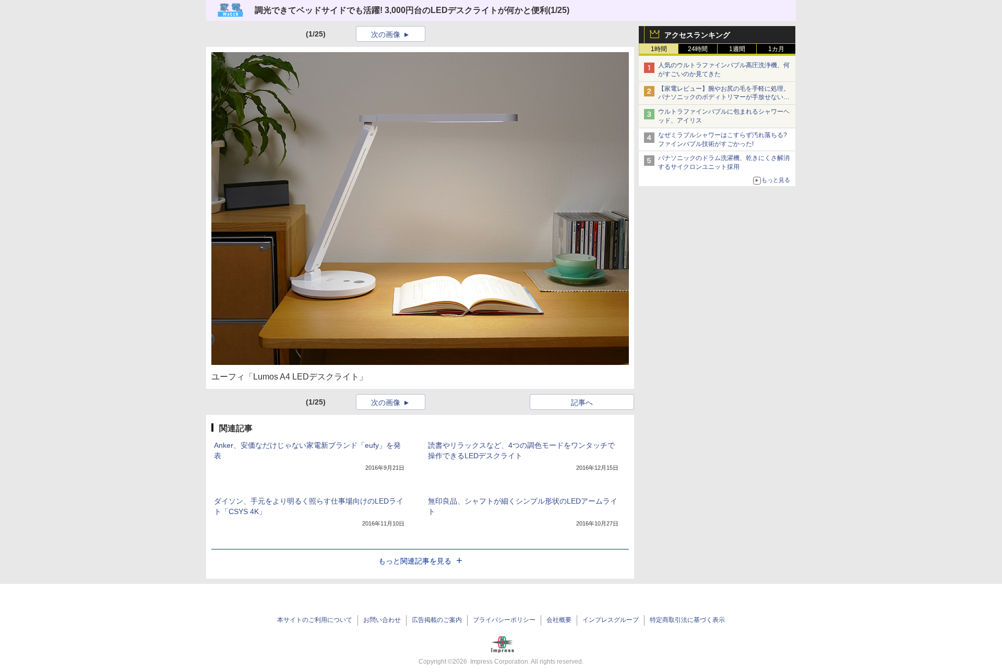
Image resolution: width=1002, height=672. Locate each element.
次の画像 (385, 34)
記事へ (582, 402)
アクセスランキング (697, 35)
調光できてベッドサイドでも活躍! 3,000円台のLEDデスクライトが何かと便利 (401, 10)
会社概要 (558, 620)
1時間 (659, 49)
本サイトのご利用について (314, 620)
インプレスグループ (610, 620)
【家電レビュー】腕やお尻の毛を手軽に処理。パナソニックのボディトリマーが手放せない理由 (724, 97)
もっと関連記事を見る (414, 561)
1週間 (737, 49)
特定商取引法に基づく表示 (687, 620)
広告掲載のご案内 (437, 620)
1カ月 (776, 49)
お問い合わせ (382, 620)
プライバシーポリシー (504, 620)
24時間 (698, 49)
